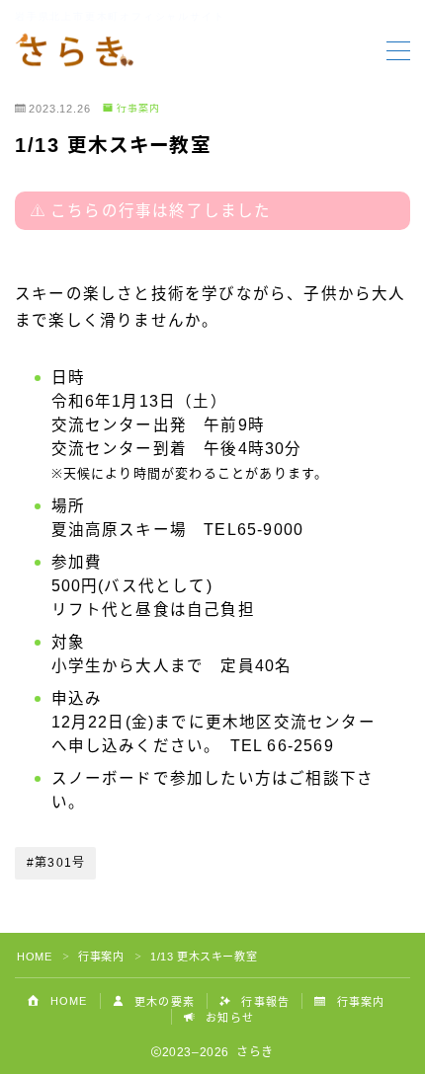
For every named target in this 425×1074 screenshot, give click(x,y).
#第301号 (56, 863)
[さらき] (74, 51)
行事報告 (263, 1002)
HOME (34, 956)
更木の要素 (162, 1002)
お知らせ (228, 1018)
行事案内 (138, 109)
